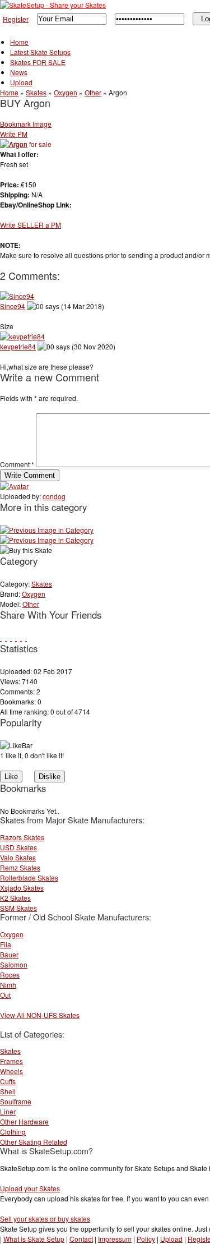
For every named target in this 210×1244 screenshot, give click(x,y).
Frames (11, 1061)
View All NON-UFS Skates (40, 1015)
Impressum (115, 1238)
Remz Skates (20, 867)
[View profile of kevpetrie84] (22, 336)
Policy (146, 1238)
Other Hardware (24, 1121)
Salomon (13, 964)
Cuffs (8, 1081)
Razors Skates (22, 837)
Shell (8, 1091)
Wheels (11, 1071)
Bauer (9, 954)
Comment (17, 464)
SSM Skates (18, 908)
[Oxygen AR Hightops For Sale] (47, 540)
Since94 (12, 306)
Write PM (13, 134)
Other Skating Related (33, 1141)
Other (93, 92)
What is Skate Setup (33, 1238)
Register (16, 19)
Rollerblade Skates (29, 877)
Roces (10, 974)
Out (5, 994)
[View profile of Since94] (17, 296)
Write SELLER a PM (30, 224)
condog (54, 496)
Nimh (8, 984)
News (18, 72)
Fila (5, 944)
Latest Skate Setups (40, 52)
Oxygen (65, 92)
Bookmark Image (26, 123)
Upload (21, 82)
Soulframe (15, 1101)
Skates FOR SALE (38, 62)
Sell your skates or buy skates (45, 1218)
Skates (36, 92)
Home (19, 42)
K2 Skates (15, 897)
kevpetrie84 (18, 346)
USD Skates (18, 847)
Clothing (13, 1131)
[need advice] (47, 530)
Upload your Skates (30, 1188)
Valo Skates (18, 857)
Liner (8, 1111)
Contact (81, 1238)
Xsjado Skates (22, 887)
